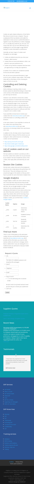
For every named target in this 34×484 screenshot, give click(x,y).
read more (6, 341)
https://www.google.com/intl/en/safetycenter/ (16, 146)
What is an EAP (8, 391)
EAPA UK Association (10, 404)
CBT (6, 416)
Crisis (6, 398)
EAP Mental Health (9, 393)
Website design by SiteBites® (17, 482)
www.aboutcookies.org (18, 116)
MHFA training (8, 441)
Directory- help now (10, 447)
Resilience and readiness (11, 443)
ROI (5, 418)
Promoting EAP (8, 422)
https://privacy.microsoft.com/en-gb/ (14, 141)
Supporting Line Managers (11, 402)
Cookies (11, 462)
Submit (7, 292)
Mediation (7, 439)
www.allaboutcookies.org (16, 238)
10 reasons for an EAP (10, 424)
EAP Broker (7, 389)
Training (7, 449)
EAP (6, 428)
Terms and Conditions (16, 463)
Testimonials (8, 420)
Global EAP (7, 395)
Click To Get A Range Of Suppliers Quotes (14, 318)
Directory (7, 414)
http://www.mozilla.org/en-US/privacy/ (14, 144)
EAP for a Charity (9, 400)
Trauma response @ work (11, 445)
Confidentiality (8, 426)
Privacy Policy (19, 462)
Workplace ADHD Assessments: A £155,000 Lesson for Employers (16, 328)
